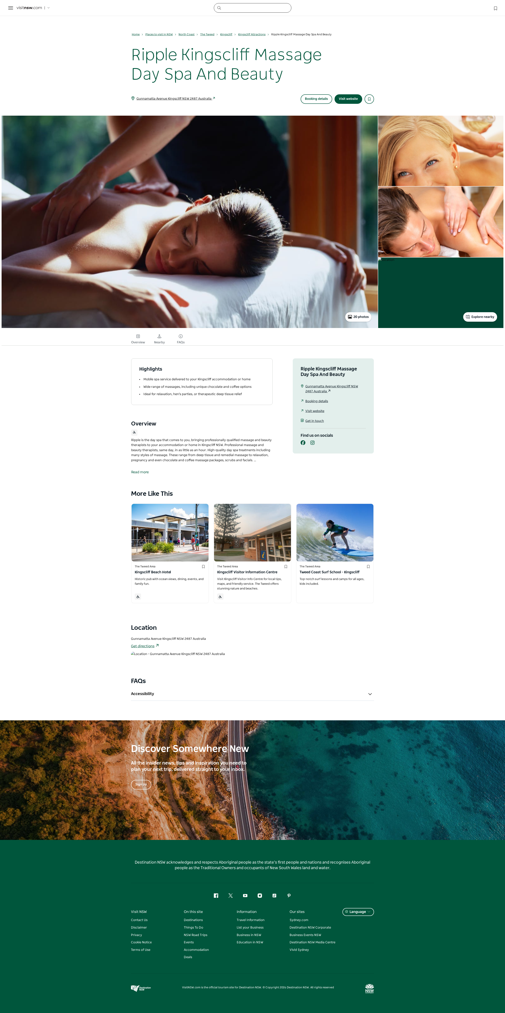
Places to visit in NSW (159, 34)
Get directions (142, 646)
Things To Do (193, 927)
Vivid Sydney (299, 949)
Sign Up (141, 784)
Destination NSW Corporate (310, 927)
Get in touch (314, 421)
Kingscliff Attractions (252, 34)
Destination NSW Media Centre (312, 942)
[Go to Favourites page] (495, 8)
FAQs (181, 342)
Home (136, 34)
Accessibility (142, 694)
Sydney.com (299, 920)
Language (358, 912)
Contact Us (139, 920)
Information (247, 912)
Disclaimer (139, 927)
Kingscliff (226, 34)
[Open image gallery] (190, 327)
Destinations (193, 920)
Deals (188, 957)
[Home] (29, 8)
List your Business (250, 927)
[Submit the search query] (219, 8)
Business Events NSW (305, 935)
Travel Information (251, 920)
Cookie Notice (141, 942)
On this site (193, 912)
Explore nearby (482, 317)
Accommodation (196, 949)
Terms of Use (140, 949)
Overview (138, 342)
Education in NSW (250, 942)
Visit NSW (139, 912)
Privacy (136, 935)
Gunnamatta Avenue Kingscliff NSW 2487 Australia (174, 98)
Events (189, 942)
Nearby (159, 342)
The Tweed (207, 34)
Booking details (316, 98)
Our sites (297, 912)
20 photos (361, 317)
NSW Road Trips (195, 935)
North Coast (187, 34)
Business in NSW (249, 935)
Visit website (348, 98)
